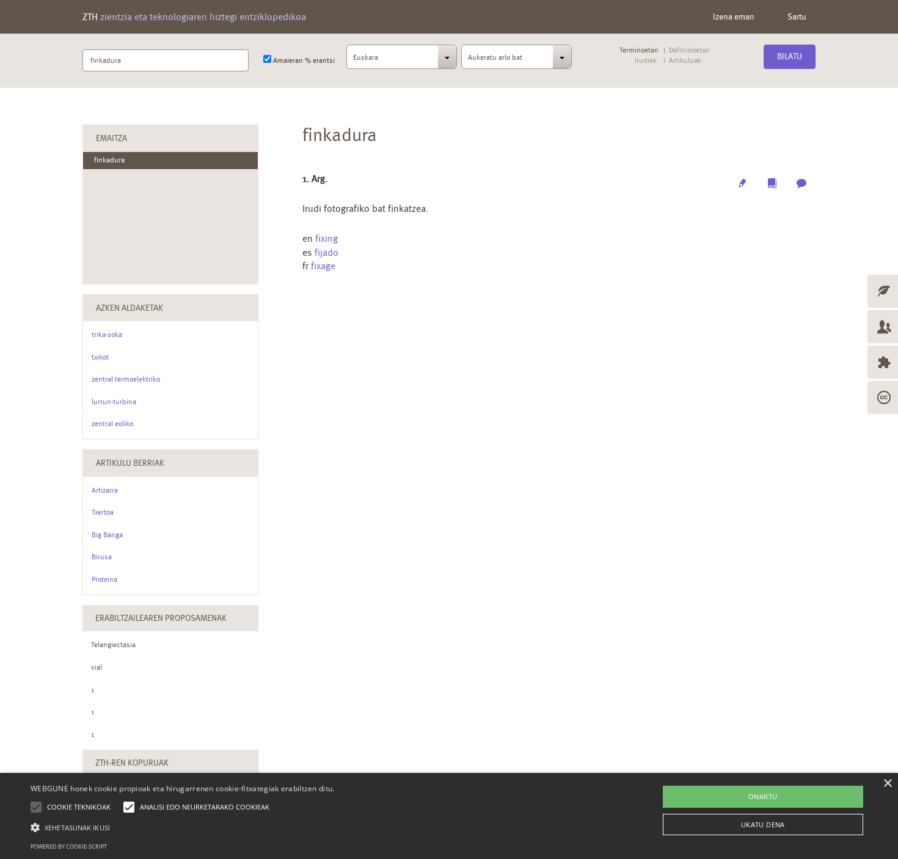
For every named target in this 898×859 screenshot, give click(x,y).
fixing (326, 238)
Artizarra (105, 490)
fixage (323, 266)
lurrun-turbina (114, 401)
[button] (183, 827)
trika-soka (107, 334)
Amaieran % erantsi (303, 60)
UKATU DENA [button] (763, 824)
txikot (100, 357)
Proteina (104, 579)
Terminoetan (639, 50)
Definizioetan (689, 50)
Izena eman (733, 16)
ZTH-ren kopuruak (132, 762)
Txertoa (103, 512)
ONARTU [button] (762, 796)
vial (96, 667)
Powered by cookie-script (69, 846)
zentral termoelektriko (126, 379)
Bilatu (789, 56)
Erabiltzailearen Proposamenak (161, 618)
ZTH (194, 17)
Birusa (102, 557)
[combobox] (401, 60)
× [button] (887, 783)
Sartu (796, 16)
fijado (326, 252)
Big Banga (107, 535)
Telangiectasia (113, 644)
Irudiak (646, 60)
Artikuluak (685, 60)
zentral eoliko (112, 423)
